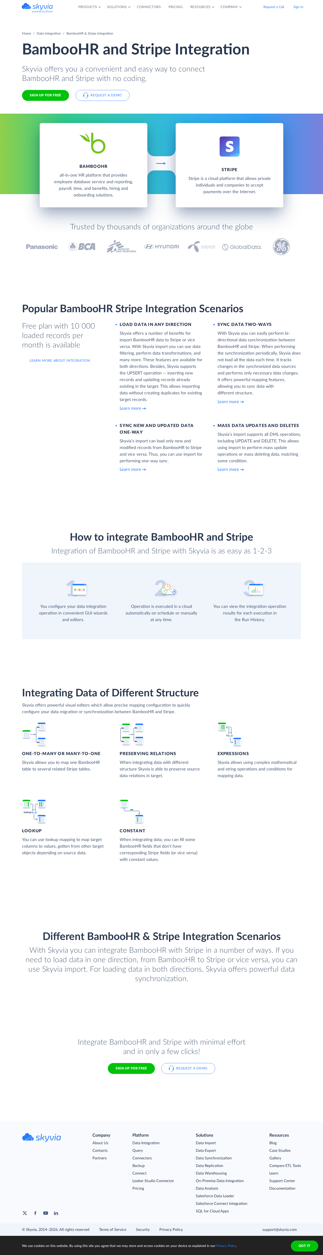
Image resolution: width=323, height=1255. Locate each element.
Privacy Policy (171, 1230)
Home (26, 33)
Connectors (142, 1158)
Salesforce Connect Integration (221, 1204)
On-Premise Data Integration (220, 1181)
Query (137, 1151)
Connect (139, 1173)
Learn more (130, 408)
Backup (138, 1166)
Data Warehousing (211, 1173)
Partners (99, 1158)
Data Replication (209, 1166)
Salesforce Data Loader (215, 1196)
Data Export (206, 1151)
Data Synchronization (214, 1158)
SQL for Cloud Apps (212, 1211)
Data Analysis (207, 1188)
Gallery (275, 1158)
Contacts (100, 1151)
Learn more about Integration (60, 360)
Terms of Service (112, 1230)
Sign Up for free (45, 95)
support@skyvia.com (279, 1230)
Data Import (206, 1143)
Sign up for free (131, 1068)
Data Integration (49, 33)
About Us (100, 1143)
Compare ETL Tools (285, 1166)
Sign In (298, 7)
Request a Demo (106, 95)
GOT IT (304, 1246)
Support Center (282, 1181)
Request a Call (273, 7)
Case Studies (280, 1151)
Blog (273, 1143)
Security (143, 1230)
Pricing (138, 1188)
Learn (273, 1173)
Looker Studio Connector (153, 1181)
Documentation (282, 1188)
